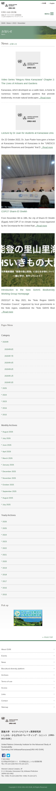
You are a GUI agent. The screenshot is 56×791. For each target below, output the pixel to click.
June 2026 (7, 445)
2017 (5, 581)
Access (4, 688)
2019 (5, 568)
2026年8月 (9, 349)
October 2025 (8, 485)
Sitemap (4, 707)
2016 (5, 408)
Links (3, 694)
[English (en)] (51, 3)
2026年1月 (9, 376)
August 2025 (8, 498)
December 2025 (9, 471)
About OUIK (6, 649)
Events (4, 656)
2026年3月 (9, 382)
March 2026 (8, 458)
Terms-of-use (6, 681)
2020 (5, 561)
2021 (5, 555)
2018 (5, 575)
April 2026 (7, 451)
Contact (4, 701)
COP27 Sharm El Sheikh (14, 211)
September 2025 (9, 491)
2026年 (6, 342)
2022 (5, 548)
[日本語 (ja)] (43, 3)
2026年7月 (9, 356)
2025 (5, 388)
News (3, 662)
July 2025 (7, 505)
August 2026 (8, 432)
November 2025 (9, 478)
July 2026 (7, 438)
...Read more (45, 98)
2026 (5, 522)
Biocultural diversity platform (12, 669)
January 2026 (8, 465)
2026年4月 (9, 363)
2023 (5, 401)
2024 (5, 395)
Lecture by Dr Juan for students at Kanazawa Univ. (27, 133)
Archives (4, 675)
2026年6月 (9, 369)
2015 (5, 415)
